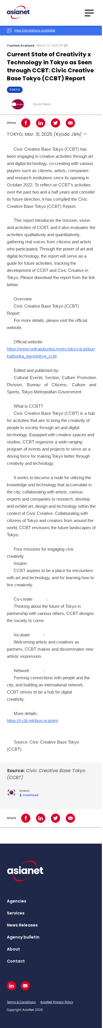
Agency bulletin (23, 937)
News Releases (22, 925)
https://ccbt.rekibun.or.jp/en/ (32, 720)
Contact (16, 961)
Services (16, 913)
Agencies (16, 901)
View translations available (34, 30)
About (13, 949)
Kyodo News (42, 104)
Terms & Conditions (21, 1002)
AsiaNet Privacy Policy (56, 1002)
